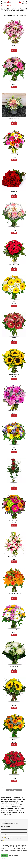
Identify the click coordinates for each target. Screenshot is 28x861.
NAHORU (4, 787)
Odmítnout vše (5, 859)
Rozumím (4, 855)
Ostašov (9, 5)
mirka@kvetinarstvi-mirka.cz (8, 834)
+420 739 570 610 (6, 831)
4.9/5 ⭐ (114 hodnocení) (7, 837)
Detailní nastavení (13, 855)
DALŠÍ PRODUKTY (14, 790)
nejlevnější (19, 15)
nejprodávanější (11, 15)
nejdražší (24, 15)
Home (2, 5)
